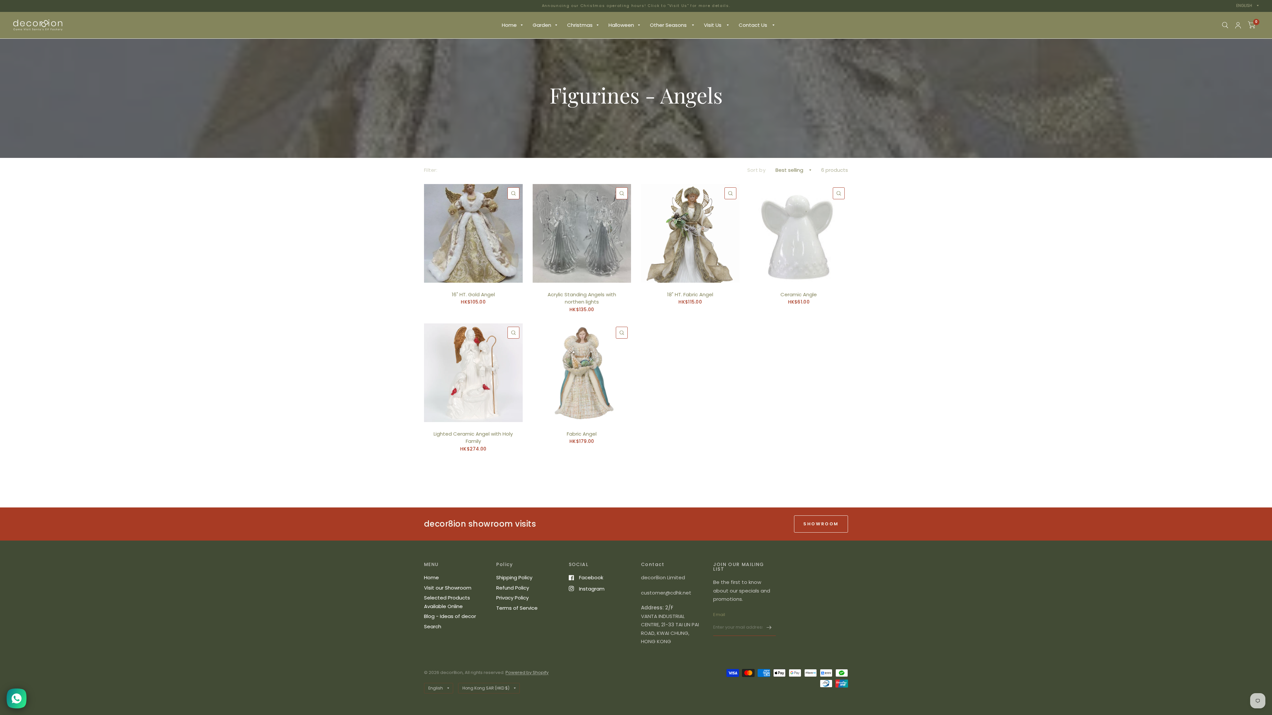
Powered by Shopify (527, 672)
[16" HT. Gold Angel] (473, 233)
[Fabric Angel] (582, 372)
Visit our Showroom (447, 587)
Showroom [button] (821, 524)
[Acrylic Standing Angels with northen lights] (582, 233)
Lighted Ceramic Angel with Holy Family (473, 437)
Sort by (756, 170)
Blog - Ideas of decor (450, 616)
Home (509, 25)
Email (719, 614)
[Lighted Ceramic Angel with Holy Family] (473, 372)
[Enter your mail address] (769, 627)
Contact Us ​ (753, 25)
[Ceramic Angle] (799, 233)
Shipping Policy (514, 577)
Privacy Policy (512, 597)
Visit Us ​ (713, 25)
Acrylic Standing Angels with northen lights (582, 298)
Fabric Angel (582, 433)
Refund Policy (512, 587)
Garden (542, 25)
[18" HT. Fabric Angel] (690, 233)
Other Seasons (669, 25)
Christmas (580, 25)
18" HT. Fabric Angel (690, 294)
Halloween (621, 25)
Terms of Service (517, 607)
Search (432, 626)
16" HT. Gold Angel (473, 294)
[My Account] (1238, 25)
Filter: (430, 170)
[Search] (1225, 25)
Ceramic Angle (798, 294)
